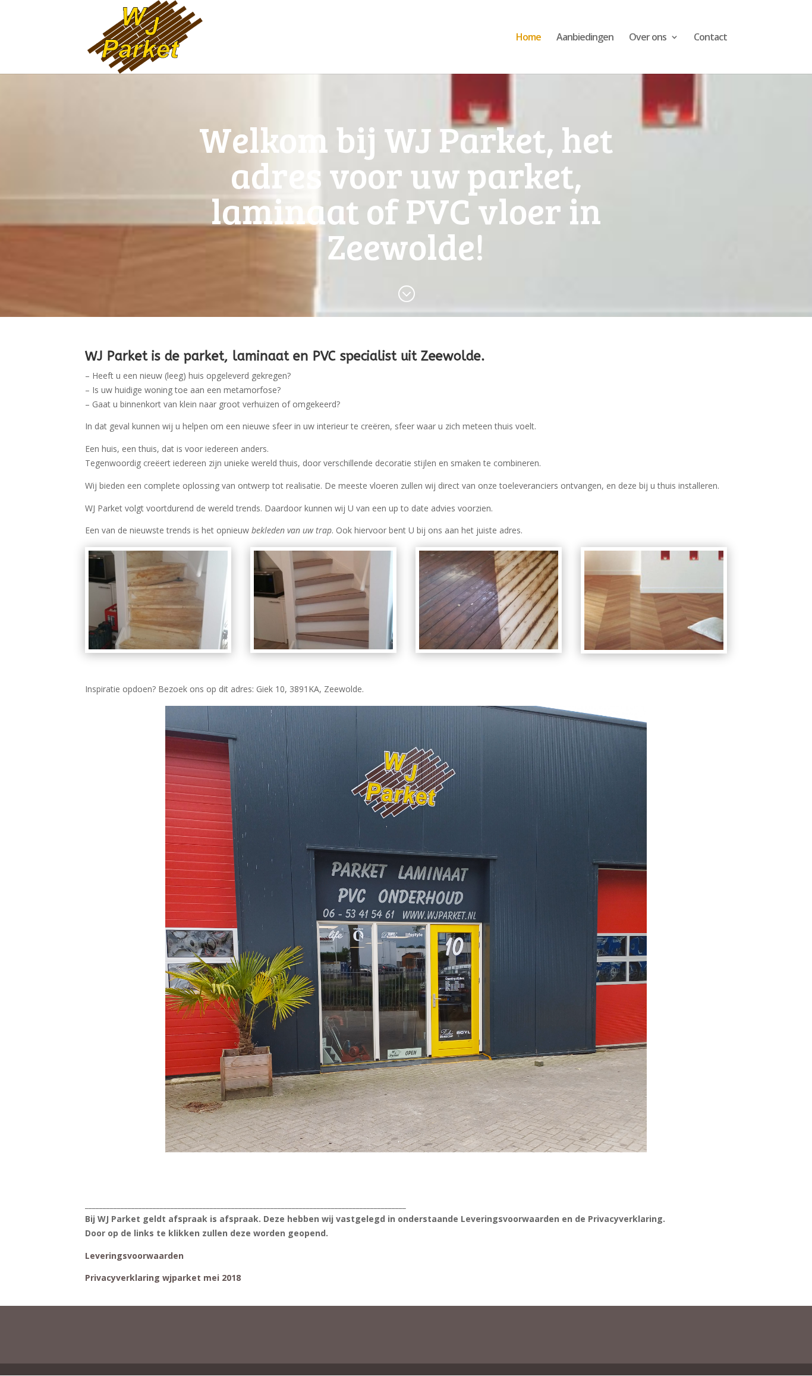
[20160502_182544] (323, 646)
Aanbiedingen (584, 38)
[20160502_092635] (158, 646)
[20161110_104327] (488, 646)
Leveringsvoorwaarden (134, 1255)
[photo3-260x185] (653, 646)
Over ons (647, 38)
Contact (710, 38)
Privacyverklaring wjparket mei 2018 (163, 1277)
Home (528, 38)
